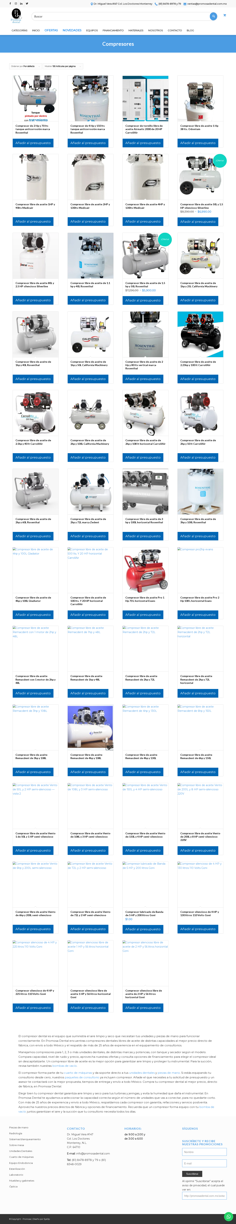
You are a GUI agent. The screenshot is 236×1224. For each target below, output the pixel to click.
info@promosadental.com (93, 1153)
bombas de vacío (64, 1065)
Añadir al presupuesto (33, 143)
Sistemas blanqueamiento (25, 1139)
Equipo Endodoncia (21, 1162)
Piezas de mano (18, 1127)
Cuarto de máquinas (21, 1156)
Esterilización (17, 1168)
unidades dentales (142, 1072)
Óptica (13, 1186)
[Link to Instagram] (15, 3)
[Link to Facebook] (10, 3)
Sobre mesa (16, 1145)
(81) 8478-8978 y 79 (169, 3)
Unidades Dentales (20, 1151)
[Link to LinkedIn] (21, 3)
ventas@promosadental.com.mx (207, 3)
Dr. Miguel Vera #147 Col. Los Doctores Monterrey (123, 3)
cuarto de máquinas (78, 1072)
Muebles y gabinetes (21, 1180)
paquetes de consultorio (82, 1077)
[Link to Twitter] (27, 3)
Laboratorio (16, 1174)
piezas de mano (169, 1072)
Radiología (15, 1133)
